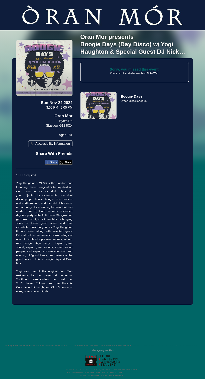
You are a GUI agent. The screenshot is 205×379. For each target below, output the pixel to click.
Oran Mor (63, 116)
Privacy (170, 345)
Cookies (160, 345)
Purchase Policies (188, 345)
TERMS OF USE (130, 372)
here (70, 345)
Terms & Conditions (143, 345)
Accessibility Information (52, 143)
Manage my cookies (103, 350)
